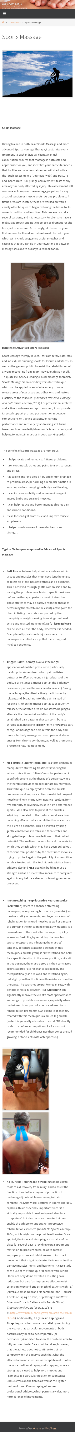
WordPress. (50, 1428)
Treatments (15, 22)
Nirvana (36, 1428)
